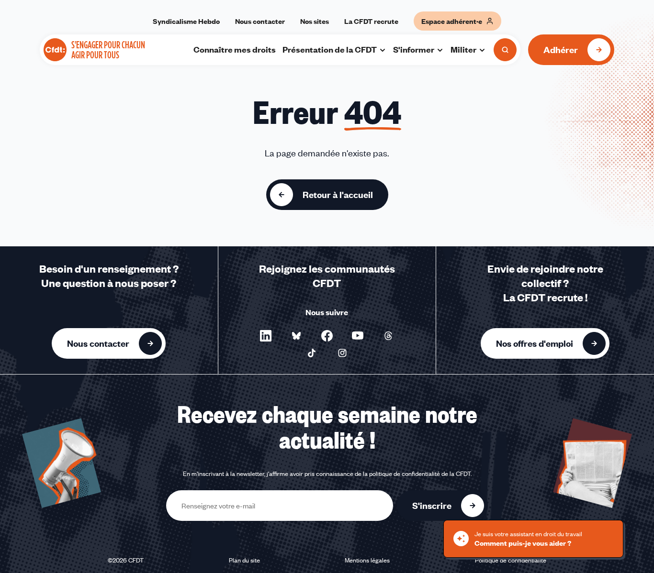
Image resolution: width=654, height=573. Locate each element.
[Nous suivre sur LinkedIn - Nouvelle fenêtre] (265, 336)
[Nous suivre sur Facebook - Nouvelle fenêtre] (327, 336)
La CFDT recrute (371, 21)
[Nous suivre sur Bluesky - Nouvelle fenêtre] (296, 336)
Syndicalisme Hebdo (186, 21)
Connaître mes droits (234, 49)
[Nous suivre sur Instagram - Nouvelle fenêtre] (342, 353)
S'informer (413, 49)
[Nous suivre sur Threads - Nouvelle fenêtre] (388, 336)
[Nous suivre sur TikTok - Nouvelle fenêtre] (311, 353)
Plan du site (244, 560)
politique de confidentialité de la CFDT (420, 473)
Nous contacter (260, 21)
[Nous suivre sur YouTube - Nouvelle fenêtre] (357, 336)
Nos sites (314, 21)
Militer (463, 49)
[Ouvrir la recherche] (505, 49)
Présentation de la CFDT (329, 49)
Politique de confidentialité (510, 560)
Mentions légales (367, 560)
